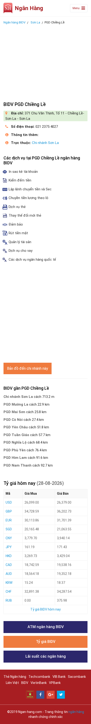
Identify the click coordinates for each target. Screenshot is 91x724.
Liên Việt (12, 683)
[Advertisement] (45, 61)
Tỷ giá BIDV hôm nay (45, 609)
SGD (9, 529)
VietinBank (39, 683)
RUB (9, 600)
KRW (9, 582)
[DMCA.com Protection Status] (30, 694)
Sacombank (77, 677)
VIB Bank (59, 677)
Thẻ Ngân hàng (15, 677)
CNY (9, 538)
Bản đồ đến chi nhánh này (27, 368)
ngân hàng (76, 712)
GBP (9, 511)
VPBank (55, 683)
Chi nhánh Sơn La (45, 143)
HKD (9, 556)
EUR (9, 520)
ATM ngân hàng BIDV (46, 627)
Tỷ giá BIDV (45, 641)
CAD (9, 565)
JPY (9, 547)
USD (9, 502)
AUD (9, 574)
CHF (8, 591)
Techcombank (39, 677)
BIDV (24, 683)
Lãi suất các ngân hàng (45, 656)
